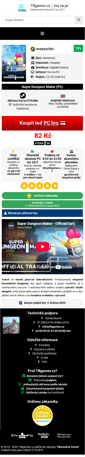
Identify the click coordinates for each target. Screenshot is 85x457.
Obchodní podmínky (44, 353)
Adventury (49, 58)
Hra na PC (53, 72)
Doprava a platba (44, 349)
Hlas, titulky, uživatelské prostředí (63, 103)
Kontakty (44, 345)
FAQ (44, 361)
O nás (44, 357)
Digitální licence (59, 67)
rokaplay (55, 62)
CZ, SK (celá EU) (55, 76)
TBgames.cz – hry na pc (49, 6)
